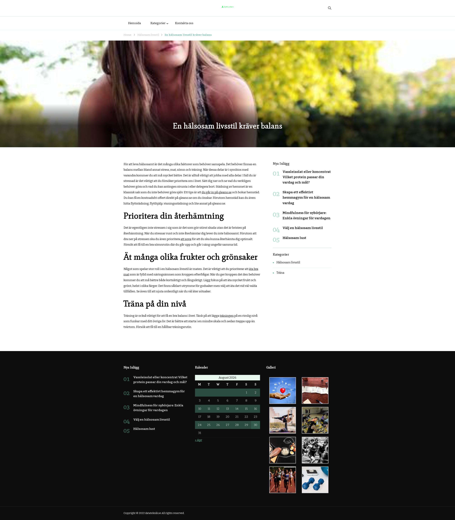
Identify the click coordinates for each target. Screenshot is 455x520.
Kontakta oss (184, 23)
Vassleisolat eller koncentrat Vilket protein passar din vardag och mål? (307, 177)
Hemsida (134, 23)
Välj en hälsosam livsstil (303, 228)
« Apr (198, 440)
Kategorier (157, 23)
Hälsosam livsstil (288, 262)
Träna (280, 273)
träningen (227, 316)
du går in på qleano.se (217, 192)
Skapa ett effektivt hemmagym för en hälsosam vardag (306, 197)
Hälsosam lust (294, 238)
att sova (186, 239)
